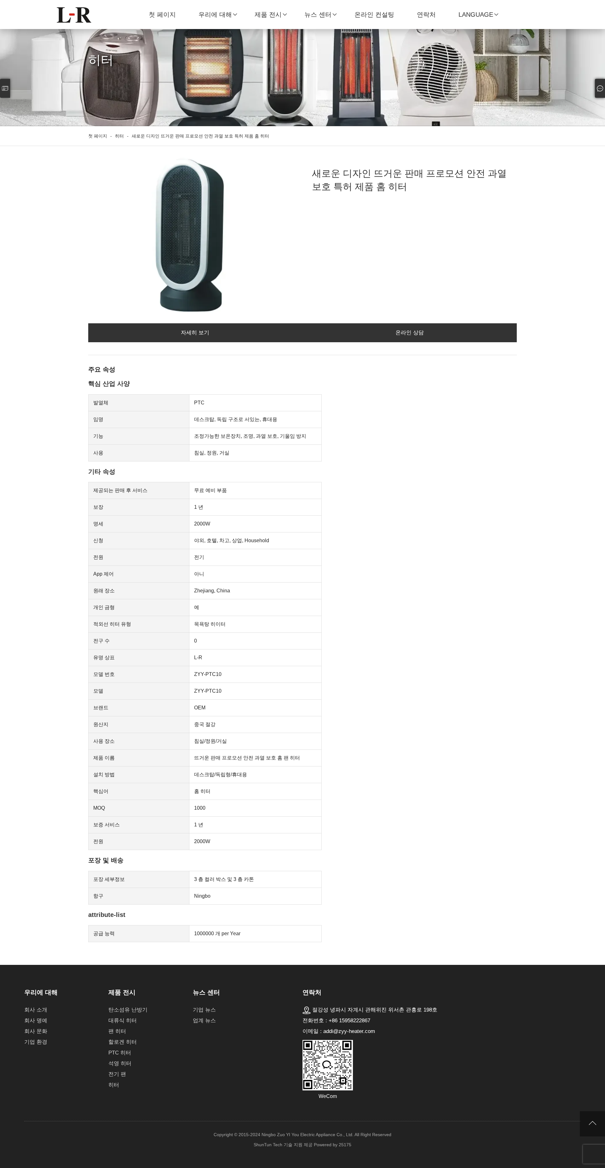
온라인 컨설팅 (374, 14)
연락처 (426, 14)
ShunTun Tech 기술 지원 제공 (283, 1144)
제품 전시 (268, 14)
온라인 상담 (409, 333)
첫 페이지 (162, 14)
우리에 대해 (215, 14)
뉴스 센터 (317, 14)
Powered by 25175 (332, 1144)
